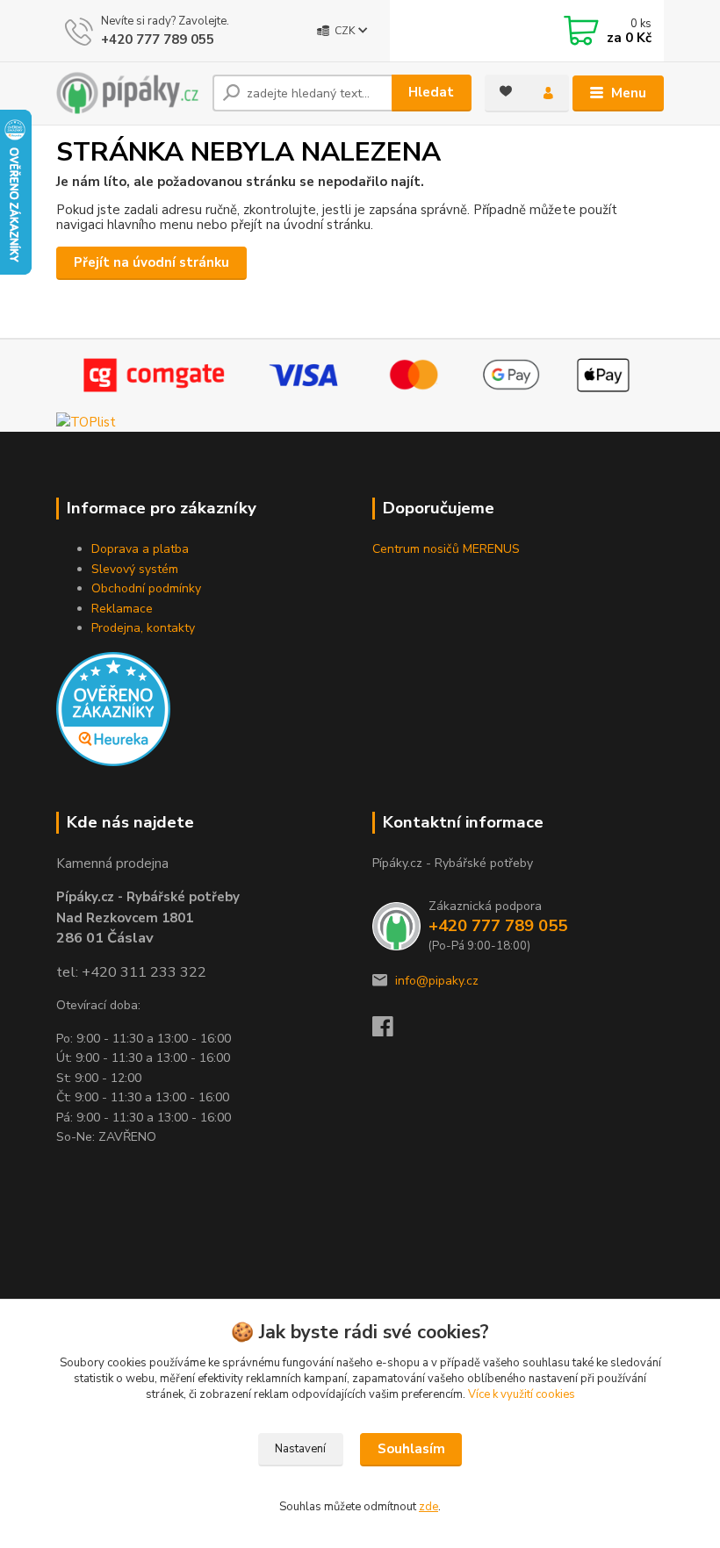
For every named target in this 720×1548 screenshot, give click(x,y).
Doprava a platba (140, 549)
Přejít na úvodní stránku (151, 262)
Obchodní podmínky (146, 588)
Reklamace (122, 608)
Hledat (431, 92)
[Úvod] (127, 93)
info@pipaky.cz (437, 980)
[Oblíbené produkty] (506, 91)
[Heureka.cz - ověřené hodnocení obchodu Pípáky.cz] (113, 707)
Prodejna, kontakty (143, 628)
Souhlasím (411, 1449)
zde (428, 1507)
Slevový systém (134, 569)
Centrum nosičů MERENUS (446, 549)
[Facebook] (390, 1031)
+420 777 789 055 (157, 39)
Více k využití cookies (521, 1394)
